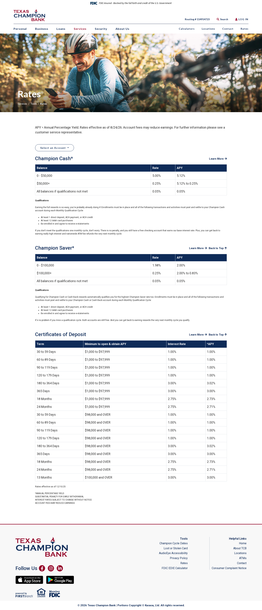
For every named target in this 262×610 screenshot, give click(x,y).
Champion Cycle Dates (174, 543)
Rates (244, 28)
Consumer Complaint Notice (229, 568)
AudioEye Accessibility (173, 553)
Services (22, 103)
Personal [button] (20, 28)
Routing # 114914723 (197, 19)
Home (242, 543)
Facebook (42, 568)
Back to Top (216, 248)
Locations (208, 28)
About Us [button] (122, 28)
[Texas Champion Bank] (29, 15)
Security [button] (101, 28)
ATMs (242, 558)
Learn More (216, 158)
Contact (227, 28)
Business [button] (41, 28)
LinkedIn (60, 568)
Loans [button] (60, 28)
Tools (33, 103)
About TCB (239, 548)
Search (224, 19)
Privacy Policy (179, 558)
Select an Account (53, 147)
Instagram (51, 568)
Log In (243, 19)
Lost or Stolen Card (176, 548)
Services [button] (80, 28)
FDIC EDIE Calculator (175, 568)
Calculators (187, 28)
